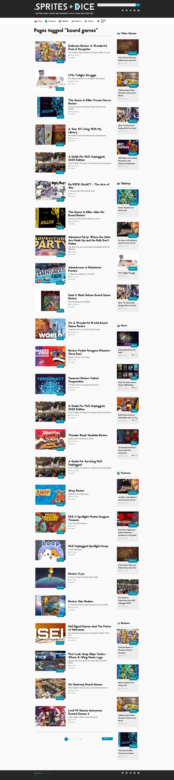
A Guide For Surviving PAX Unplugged (85, 463)
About (35, 775)
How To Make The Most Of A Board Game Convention (89, 163)
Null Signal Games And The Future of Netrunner (89, 628)
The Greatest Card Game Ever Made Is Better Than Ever (88, 634)
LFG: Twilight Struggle (82, 75)
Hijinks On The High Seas (78, 494)
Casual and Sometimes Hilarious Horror (84, 219)
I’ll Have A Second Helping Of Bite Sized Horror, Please (87, 108)
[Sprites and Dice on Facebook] (133, 11)
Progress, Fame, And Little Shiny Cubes (84, 329)
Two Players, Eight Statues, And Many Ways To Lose (89, 52)
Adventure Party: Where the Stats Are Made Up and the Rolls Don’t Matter (89, 240)
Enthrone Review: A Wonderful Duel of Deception (87, 47)
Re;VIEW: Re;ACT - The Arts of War (89, 186)
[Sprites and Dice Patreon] (121, 11)
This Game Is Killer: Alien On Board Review (86, 214)
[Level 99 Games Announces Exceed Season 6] (50, 716)
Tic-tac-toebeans (75, 549)
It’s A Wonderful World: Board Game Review (87, 325)
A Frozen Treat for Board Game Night (83, 577)
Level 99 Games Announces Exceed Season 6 (85, 712)
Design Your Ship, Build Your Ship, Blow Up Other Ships (87, 662)
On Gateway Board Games (85, 685)
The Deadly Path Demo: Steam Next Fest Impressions (127, 450)
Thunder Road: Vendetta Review (87, 435)
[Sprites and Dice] (64, 6)
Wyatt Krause (74, 55)
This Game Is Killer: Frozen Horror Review (89, 102)
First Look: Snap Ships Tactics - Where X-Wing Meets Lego (87, 656)
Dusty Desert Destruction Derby (80, 439)
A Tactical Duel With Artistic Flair (81, 191)
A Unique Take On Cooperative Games (83, 385)
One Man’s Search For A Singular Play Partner (86, 78)
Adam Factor (74, 81)
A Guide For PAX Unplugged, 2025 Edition (86, 158)
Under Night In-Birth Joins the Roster (83, 717)
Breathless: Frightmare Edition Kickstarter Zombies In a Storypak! (127, 533)
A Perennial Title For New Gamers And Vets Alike (88, 605)
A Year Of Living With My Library (85, 131)
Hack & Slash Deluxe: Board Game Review (89, 297)
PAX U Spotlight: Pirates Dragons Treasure (88, 518)
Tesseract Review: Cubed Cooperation (83, 380)
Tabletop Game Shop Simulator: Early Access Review (127, 93)
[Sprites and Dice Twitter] (129, 11)
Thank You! (37, 777)
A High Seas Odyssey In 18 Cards (81, 274)
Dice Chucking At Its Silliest (79, 302)
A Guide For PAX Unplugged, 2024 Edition (86, 408)
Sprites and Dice (45, 773)
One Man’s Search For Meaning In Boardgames (87, 135)
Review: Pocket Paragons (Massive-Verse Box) (89, 352)
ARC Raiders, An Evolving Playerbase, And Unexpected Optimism (127, 161)
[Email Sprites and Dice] (137, 11)
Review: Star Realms (80, 601)
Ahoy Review (76, 491)
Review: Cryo (76, 574)
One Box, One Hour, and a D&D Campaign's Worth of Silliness (89, 248)
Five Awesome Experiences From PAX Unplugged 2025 (126, 600)
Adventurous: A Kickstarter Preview (85, 269)
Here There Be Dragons (77, 523)
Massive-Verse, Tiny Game (79, 357)
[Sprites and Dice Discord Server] (125, 11)
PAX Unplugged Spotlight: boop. (88, 546)
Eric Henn (73, 194)
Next (106, 739)
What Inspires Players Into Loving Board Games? (87, 688)
